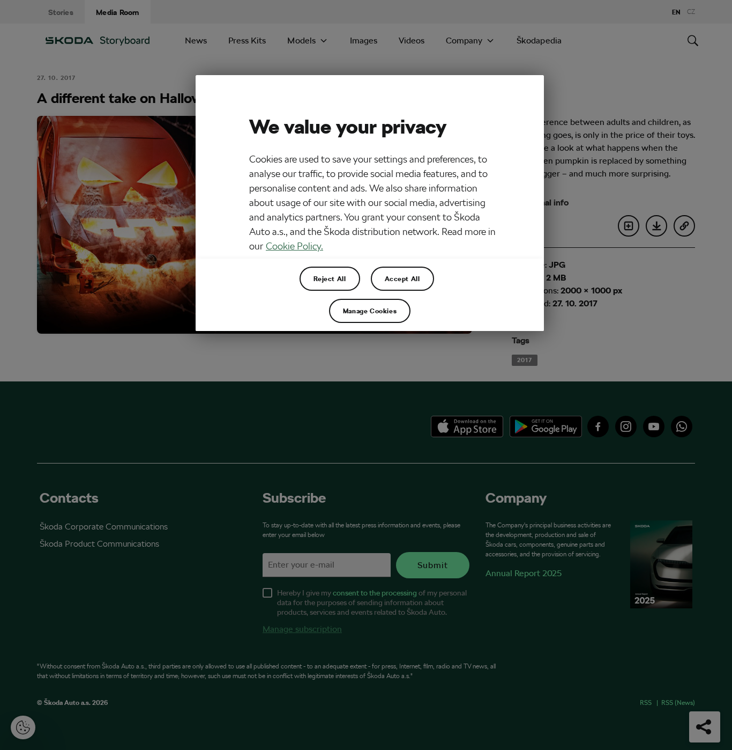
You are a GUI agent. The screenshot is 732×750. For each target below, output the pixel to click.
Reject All (329, 278)
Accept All (402, 278)
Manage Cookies (370, 310)
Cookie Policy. (294, 246)
